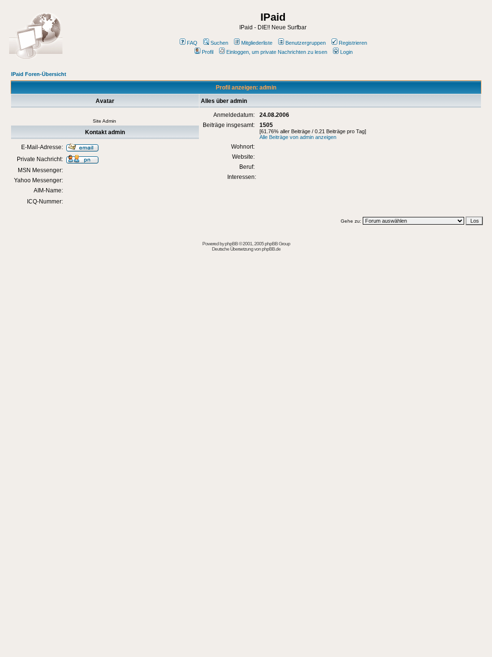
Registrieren (353, 43)
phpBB (231, 243)
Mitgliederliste (256, 43)
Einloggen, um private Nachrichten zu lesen (276, 52)
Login (346, 52)
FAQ (192, 43)
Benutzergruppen (305, 43)
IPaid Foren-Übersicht (38, 74)
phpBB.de (271, 249)
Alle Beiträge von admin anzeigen (297, 137)
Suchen (219, 43)
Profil (207, 52)
